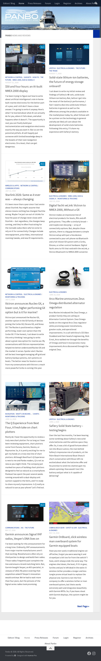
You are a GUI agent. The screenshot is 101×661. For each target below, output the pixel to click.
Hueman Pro (32, 655)
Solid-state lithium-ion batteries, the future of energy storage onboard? (69, 82)
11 (43, 164)
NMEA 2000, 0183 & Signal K (24, 80)
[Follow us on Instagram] (94, 653)
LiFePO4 (52, 68)
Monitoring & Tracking (67, 198)
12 (87, 164)
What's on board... (24, 414)
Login (57, 3)
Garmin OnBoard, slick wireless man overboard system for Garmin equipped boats (68, 541)
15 (87, 385)
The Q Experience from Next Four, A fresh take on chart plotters (22, 427)
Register (67, 3)
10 (87, 47)
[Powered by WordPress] (15, 655)
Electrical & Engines (65, 68)
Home (21, 3)
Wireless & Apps (12, 185)
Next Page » (83, 606)
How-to (36, 77)
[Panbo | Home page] (21, 15)
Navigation (9, 414)
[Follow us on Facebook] (89, 653)
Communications (12, 188)
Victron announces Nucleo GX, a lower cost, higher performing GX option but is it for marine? (25, 308)
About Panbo (92, 3)
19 (43, 505)
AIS (22, 527)
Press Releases (34, 3)
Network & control (13, 77)
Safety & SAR (71, 527)
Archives (78, 3)
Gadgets (27, 77)
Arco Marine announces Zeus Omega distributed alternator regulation (67, 303)
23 (43, 47)
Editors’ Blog (9, 3)
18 (87, 269)
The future (80, 68)
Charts (36, 414)
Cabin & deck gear (56, 527)
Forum (48, 3)
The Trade (53, 71)
